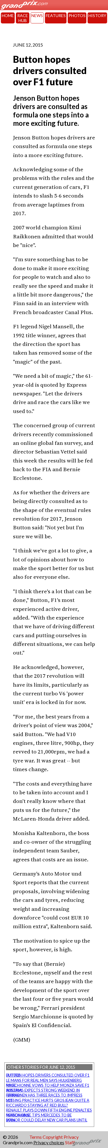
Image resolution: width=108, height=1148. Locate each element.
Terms (35, 1137)
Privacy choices (48, 1142)
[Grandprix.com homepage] (87, 1142)
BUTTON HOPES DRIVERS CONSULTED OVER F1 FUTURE (48, 1075)
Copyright (53, 1137)
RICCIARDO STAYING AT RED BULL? (37, 1105)
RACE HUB (22, 18)
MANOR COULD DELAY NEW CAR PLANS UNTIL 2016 (46, 1120)
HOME (8, 15)
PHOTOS (77, 15)
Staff (70, 1142)
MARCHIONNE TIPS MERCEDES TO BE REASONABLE (39, 1115)
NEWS (37, 15)
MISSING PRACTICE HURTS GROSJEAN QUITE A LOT (47, 1100)
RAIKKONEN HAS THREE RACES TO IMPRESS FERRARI (44, 1095)
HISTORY (97, 15)
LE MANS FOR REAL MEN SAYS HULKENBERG (44, 1080)
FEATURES (56, 15)
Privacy (71, 1137)
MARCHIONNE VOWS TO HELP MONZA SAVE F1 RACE (47, 1085)
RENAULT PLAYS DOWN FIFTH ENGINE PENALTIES (49, 1110)
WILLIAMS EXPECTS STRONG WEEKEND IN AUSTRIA (43, 1090)
